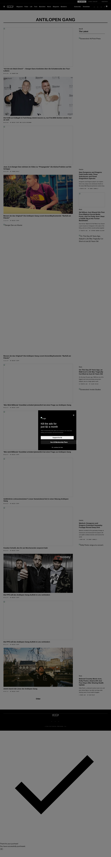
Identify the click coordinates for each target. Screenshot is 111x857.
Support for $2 (57, 437)
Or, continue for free (57, 447)
